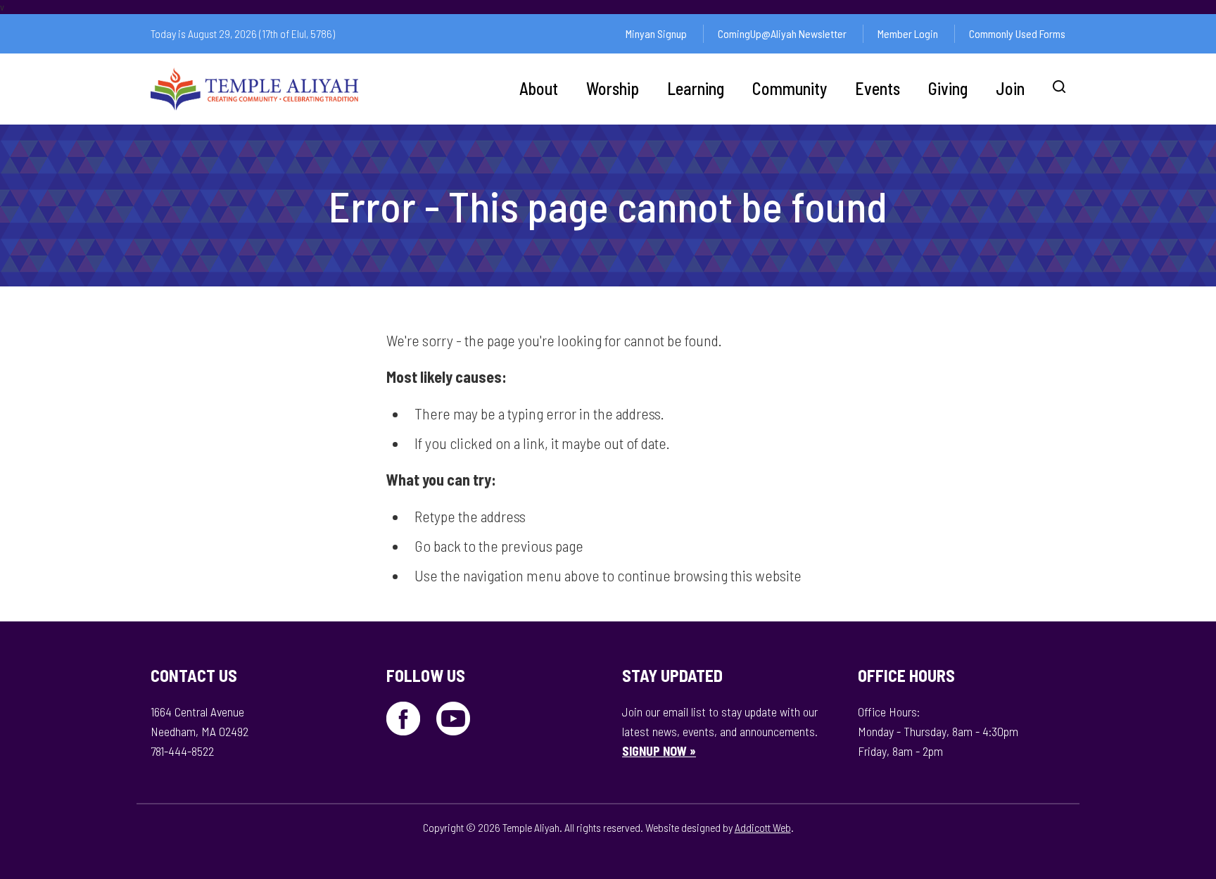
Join (1010, 88)
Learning (695, 88)
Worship (612, 88)
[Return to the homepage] (254, 89)
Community (789, 88)
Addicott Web (763, 827)
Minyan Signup (656, 33)
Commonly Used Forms (1017, 33)
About (538, 88)
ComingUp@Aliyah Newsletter (782, 33)
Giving (948, 88)
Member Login (908, 33)
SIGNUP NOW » (659, 751)
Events (877, 88)
